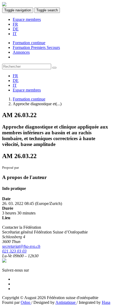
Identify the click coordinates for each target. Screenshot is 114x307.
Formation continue (29, 99)
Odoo (26, 302)
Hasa (106, 302)
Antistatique (66, 302)
